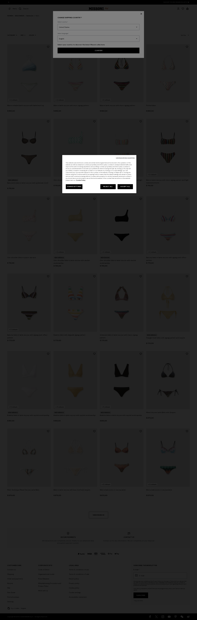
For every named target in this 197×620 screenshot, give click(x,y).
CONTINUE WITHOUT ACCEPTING (125, 158)
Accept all (125, 186)
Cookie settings (74, 186)
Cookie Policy (80, 180)
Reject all (108, 186)
